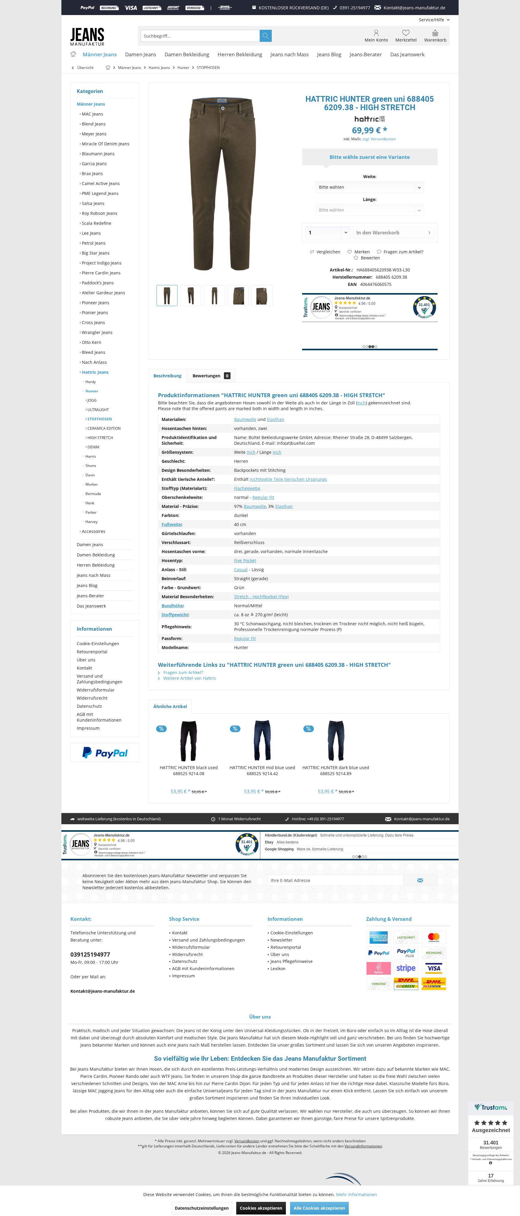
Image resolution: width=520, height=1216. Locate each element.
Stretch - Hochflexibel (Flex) (261, 596)
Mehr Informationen (356, 1194)
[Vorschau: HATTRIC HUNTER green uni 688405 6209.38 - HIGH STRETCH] (167, 295)
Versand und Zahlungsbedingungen (99, 679)
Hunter (91, 391)
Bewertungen (210, 376)
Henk (89, 503)
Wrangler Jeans (97, 332)
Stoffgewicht (175, 614)
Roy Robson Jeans (99, 213)
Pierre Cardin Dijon (231, 1083)
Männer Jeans (91, 104)
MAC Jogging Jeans (106, 1091)
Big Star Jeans (95, 253)
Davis (90, 475)
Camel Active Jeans (100, 183)
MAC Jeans (92, 114)
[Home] (73, 54)
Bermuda (93, 493)
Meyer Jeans (94, 134)
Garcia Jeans (94, 163)
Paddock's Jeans (97, 283)
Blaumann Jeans (98, 153)
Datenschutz (89, 706)
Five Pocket (245, 560)
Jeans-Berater (90, 596)
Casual (241, 569)
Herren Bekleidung (96, 565)
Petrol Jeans (93, 243)
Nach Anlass (94, 362)
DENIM (93, 447)
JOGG (92, 400)
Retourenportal (92, 651)
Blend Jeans (93, 124)
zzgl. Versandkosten (379, 138)
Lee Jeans (91, 233)
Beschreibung (167, 376)
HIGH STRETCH (100, 437)
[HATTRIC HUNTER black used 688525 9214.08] (189, 740)
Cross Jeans (93, 322)
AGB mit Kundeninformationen (99, 717)
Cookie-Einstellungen (98, 643)
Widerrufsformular (96, 690)
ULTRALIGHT (98, 409)
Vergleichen (327, 252)
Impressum (88, 728)
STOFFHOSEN (99, 419)
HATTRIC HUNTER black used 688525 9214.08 (189, 770)
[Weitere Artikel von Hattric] (370, 119)
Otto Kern (91, 342)
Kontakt (84, 668)
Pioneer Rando (124, 1076)
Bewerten (370, 258)
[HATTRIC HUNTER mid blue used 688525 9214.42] (262, 740)
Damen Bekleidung (96, 555)
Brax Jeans (92, 173)
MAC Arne (177, 1083)
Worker (91, 484)
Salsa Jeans (92, 203)
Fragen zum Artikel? (402, 252)
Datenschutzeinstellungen (202, 1208)
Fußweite (171, 524)
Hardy (90, 381)
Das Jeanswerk (91, 606)
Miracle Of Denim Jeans (105, 144)
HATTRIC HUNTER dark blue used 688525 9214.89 (335, 770)
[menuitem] (432, 19)
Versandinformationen (363, 1146)
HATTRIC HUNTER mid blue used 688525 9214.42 (262, 770)
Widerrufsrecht (92, 698)
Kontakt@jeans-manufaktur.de (422, 818)
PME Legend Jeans (100, 193)
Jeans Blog (87, 585)
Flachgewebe (247, 488)
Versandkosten (246, 1140)
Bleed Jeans (93, 352)
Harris (90, 456)
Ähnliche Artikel (170, 706)
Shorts (90, 465)
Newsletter (281, 940)
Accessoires (93, 531)
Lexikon (278, 968)
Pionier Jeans (94, 312)
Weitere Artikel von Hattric (189, 678)
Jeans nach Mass (93, 575)
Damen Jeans (90, 544)
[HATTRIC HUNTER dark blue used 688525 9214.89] (336, 740)
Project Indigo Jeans (101, 263)
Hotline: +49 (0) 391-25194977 (318, 818)
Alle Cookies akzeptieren (319, 1208)
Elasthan (275, 419)
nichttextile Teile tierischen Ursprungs (288, 479)
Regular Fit (263, 497)
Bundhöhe (172, 605)
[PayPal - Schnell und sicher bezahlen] (105, 752)
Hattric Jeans (95, 372)
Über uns (86, 660)
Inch (361, 403)
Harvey (91, 521)
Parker (91, 512)
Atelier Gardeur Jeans (103, 292)
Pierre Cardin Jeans (101, 273)
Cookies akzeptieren (261, 1208)
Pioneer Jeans (95, 302)
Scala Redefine (96, 223)
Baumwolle (245, 419)
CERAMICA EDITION (104, 428)
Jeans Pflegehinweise (292, 961)
